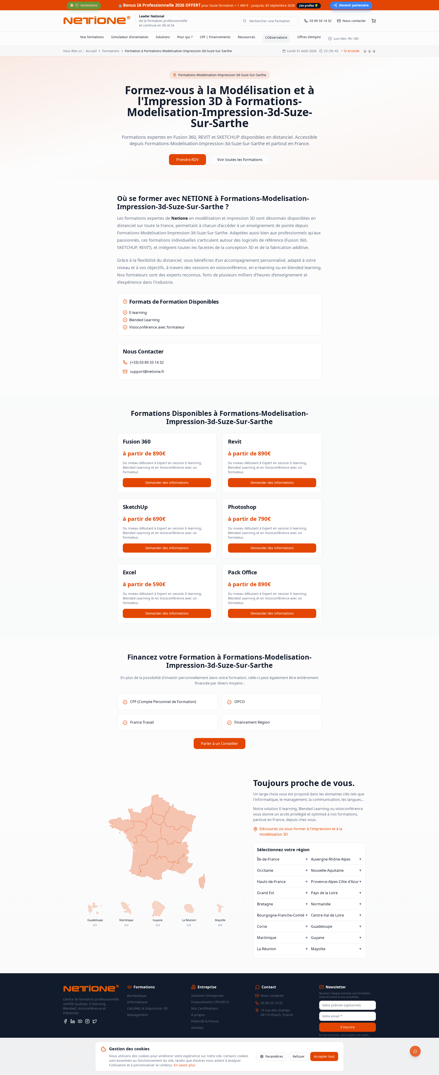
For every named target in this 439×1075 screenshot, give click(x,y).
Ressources (246, 37)
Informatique (137, 1002)
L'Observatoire (276, 37)
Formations (110, 51)
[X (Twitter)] (94, 1021)
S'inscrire (347, 1027)
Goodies (197, 1027)
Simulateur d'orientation (129, 37)
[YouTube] (80, 1021)
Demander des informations (167, 482)
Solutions (163, 37)
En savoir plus (184, 1065)
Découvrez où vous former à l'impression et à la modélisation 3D (301, 831)
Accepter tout (324, 1056)
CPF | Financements (215, 37)
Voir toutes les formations (239, 159)
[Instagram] (87, 1021)
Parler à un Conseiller (219, 743)
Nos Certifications (204, 1008)
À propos (198, 1015)
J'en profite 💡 (308, 6)
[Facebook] (65, 1021)
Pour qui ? (185, 37)
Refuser (299, 1056)
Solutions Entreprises (207, 995)
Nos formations (92, 37)
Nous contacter (272, 995)
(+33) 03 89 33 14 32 (147, 362)
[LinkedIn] (72, 1021)
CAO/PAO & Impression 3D (147, 1008)
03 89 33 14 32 (272, 1003)
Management (137, 1015)
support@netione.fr (147, 371)
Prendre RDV (187, 159)
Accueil (91, 51)
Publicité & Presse (205, 1021)
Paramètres (274, 1056)
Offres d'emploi (309, 37)
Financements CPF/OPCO (210, 1002)
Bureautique (136, 995)
